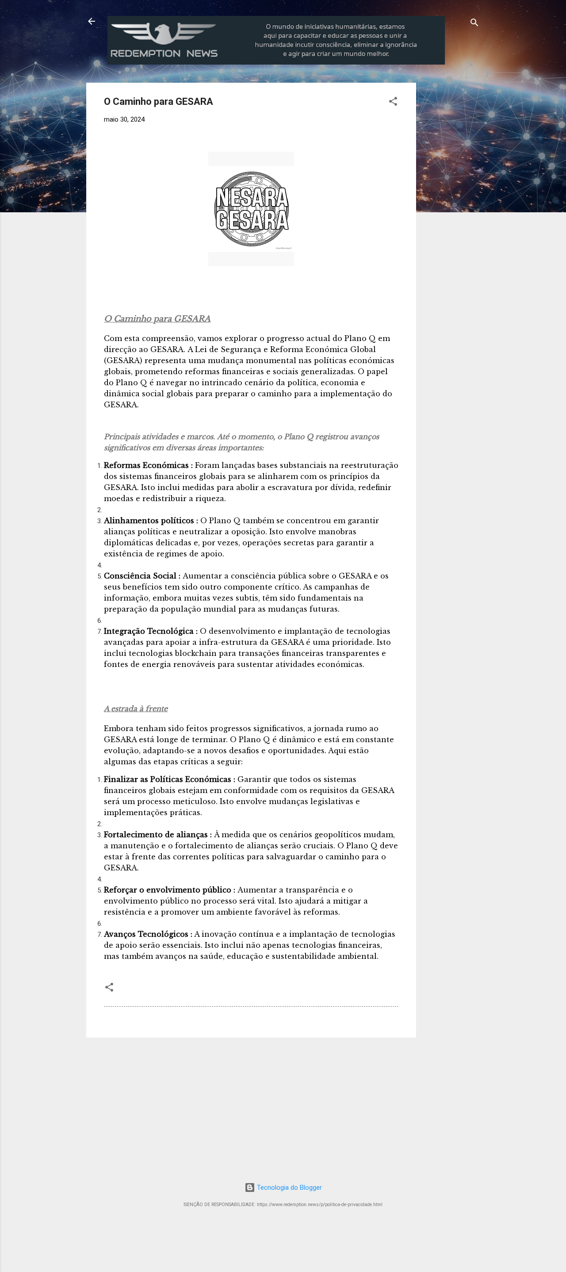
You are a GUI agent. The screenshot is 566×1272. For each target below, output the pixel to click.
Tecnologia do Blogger (288, 1188)
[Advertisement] (489, 138)
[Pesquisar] (474, 24)
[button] (393, 103)
